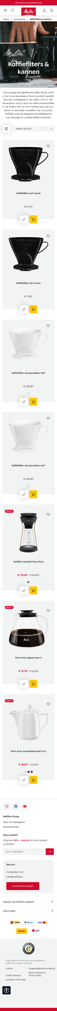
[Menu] (5, 10)
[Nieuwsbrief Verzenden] (50, 851)
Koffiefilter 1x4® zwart (28, 193)
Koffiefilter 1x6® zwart (28, 283)
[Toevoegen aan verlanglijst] (48, 146)
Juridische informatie (16, 979)
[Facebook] (16, 806)
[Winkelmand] (52, 10)
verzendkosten (37, 960)
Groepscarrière (11, 826)
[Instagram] (7, 806)
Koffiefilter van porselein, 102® (28, 373)
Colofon (9, 968)
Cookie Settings (13, 975)
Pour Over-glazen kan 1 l (28, 657)
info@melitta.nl (14, 876)
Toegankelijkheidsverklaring (41, 968)
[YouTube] (25, 806)
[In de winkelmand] (33, 219)
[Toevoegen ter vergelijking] (24, 219)
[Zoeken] (13, 10)
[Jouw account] (44, 10)
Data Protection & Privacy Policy (36, 974)
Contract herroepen (23, 886)
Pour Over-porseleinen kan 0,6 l (28, 751)
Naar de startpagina (14, 822)
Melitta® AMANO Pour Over (28, 561)
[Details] (33, 402)
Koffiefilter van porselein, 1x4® (28, 465)
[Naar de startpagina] (28, 12)
